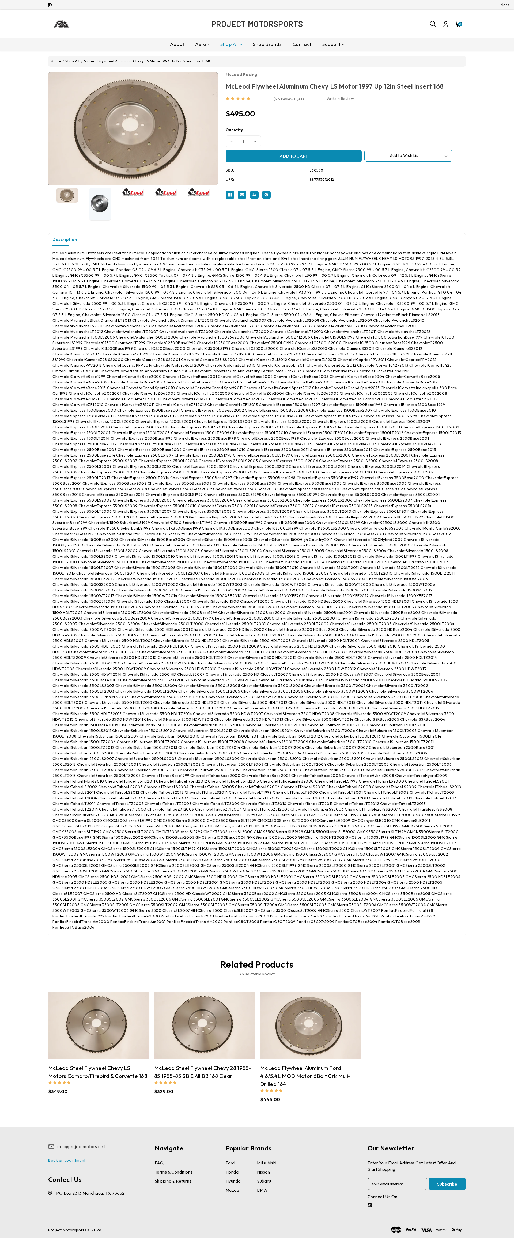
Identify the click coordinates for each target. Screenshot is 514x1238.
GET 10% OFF (217, 656)
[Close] (330, 566)
